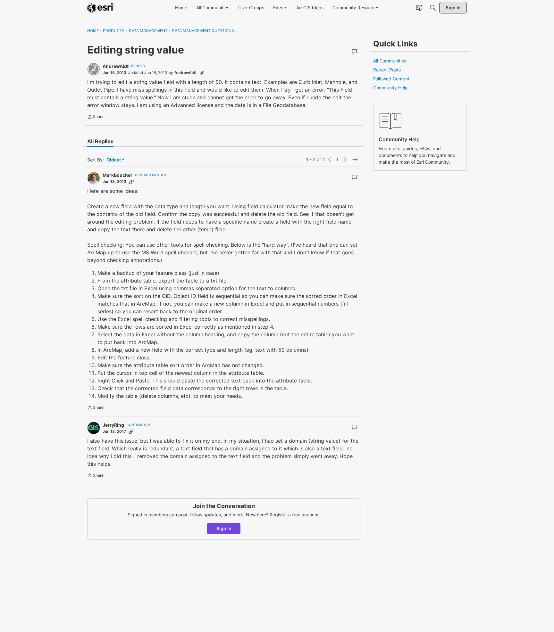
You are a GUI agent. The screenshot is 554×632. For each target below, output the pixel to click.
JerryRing (113, 425)
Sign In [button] (223, 528)
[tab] (100, 141)
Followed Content (391, 78)
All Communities (389, 60)
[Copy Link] (202, 73)
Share (95, 117)
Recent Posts (387, 69)
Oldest (114, 160)
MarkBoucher (117, 175)
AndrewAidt (116, 66)
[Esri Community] (100, 7)
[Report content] (354, 52)
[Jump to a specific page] (355, 159)
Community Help (390, 87)
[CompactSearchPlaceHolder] (433, 7)
